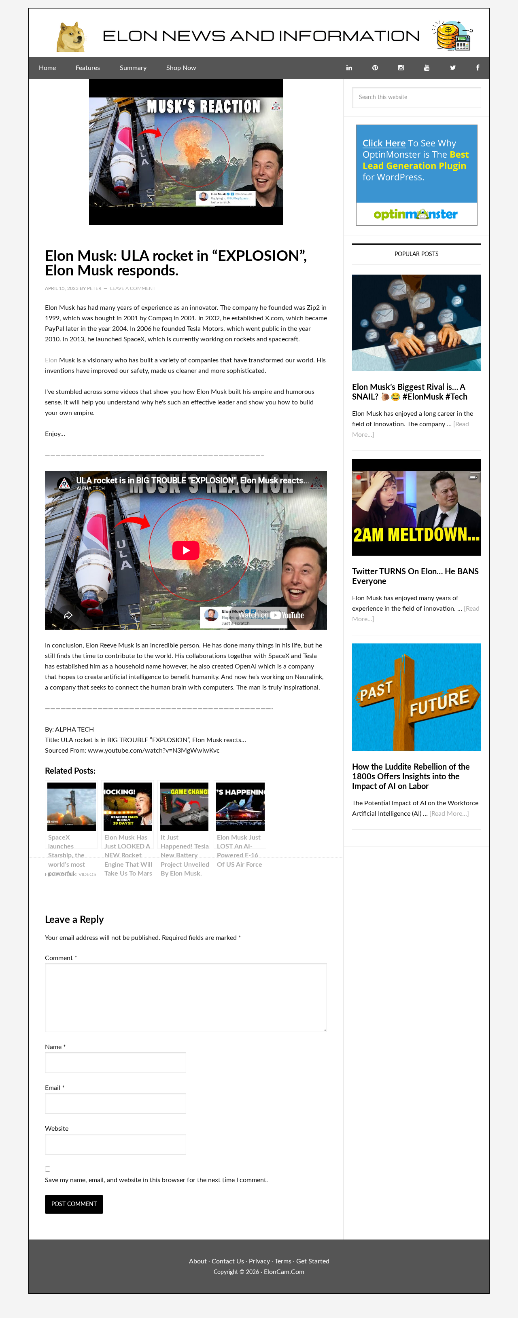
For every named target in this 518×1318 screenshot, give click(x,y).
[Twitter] (453, 68)
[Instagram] (401, 68)
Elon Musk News (259, 32)
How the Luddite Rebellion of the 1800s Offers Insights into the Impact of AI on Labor (411, 777)
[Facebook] (477, 68)
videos (87, 874)
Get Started (312, 1261)
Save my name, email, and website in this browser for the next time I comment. (156, 1180)
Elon (51, 360)
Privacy (259, 1261)
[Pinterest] (375, 68)
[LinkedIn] (349, 68)
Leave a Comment (132, 288)
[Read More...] (449, 813)
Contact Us (228, 1261)
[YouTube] (427, 68)
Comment (61, 958)
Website (56, 1128)
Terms (283, 1261)
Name (55, 1047)
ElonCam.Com (284, 1272)
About (198, 1261)
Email (55, 1088)
